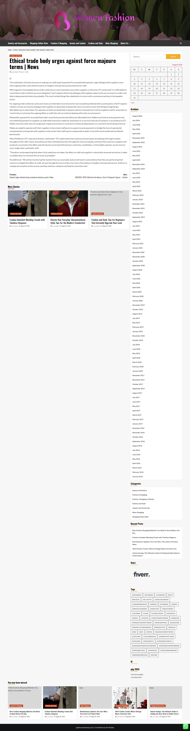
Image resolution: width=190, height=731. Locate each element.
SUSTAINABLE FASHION (164, 641)
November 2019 (138, 305)
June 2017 (136, 402)
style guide (136, 636)
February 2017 (137, 419)
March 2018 (137, 362)
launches (144, 618)
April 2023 (136, 239)
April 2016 (136, 463)
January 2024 (137, 200)
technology (152, 650)
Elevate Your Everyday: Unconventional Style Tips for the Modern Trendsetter (67, 221)
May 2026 (136, 129)
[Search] (180, 43)
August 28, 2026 (25, 226)
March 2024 (137, 191)
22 (171, 88)
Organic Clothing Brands (141, 627)
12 (149, 84)
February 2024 (137, 195)
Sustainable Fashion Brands (169, 646)
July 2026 (136, 120)
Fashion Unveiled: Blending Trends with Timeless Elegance (27, 221)
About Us (124, 43)
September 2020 (138, 265)
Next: (101, 176)
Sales (141, 632)
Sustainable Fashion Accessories (144, 646)
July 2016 (136, 450)
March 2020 (137, 292)
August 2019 (137, 314)
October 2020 (137, 261)
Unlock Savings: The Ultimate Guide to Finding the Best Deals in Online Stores (156, 554)
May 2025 (136, 156)
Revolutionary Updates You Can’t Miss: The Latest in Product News (155, 543)
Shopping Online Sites (39, 43)
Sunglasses (136, 641)
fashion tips (154, 609)
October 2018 (137, 340)
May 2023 (136, 235)
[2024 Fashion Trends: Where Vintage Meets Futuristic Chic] (130, 697)
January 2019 (137, 331)
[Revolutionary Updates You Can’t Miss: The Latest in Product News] (95, 697)
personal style (159, 627)
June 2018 (136, 349)
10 (134, 84)
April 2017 (136, 411)
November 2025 (138, 138)
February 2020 (137, 296)
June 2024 (136, 178)
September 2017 (138, 389)
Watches (154, 655)
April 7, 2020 (24, 72)
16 (178, 84)
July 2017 (136, 397)
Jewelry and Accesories (17, 43)
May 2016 (136, 459)
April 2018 (136, 358)
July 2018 (136, 345)
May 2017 (136, 406)
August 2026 (137, 116)
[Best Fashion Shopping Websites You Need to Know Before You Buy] (24, 697)
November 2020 (138, 257)
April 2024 (136, 186)
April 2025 (136, 160)
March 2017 (137, 415)
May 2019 (136, 323)
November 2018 (138, 336)
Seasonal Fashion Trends (164, 632)
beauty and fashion (78, 43)
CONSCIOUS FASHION (161, 599)
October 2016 (137, 437)
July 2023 (136, 226)
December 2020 (138, 252)
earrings (153, 604)
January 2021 (137, 248)
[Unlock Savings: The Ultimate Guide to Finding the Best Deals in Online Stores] (165, 697)
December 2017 (138, 375)
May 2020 (136, 283)
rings (134, 632)
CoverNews (98, 727)
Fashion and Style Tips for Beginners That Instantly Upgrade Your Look (108, 221)
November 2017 (138, 380)
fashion (174, 604)
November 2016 (138, 433)
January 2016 (137, 477)
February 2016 (137, 472)
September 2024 (138, 169)
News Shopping (112, 43)
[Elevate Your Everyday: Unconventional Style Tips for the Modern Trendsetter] (68, 203)
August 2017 (137, 393)
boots (170, 595)
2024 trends (148, 595)
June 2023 (136, 230)
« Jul (132, 103)
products (171, 627)
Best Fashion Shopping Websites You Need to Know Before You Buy (156, 531)
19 (149, 88)
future (145, 613)
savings (149, 632)
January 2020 (137, 301)
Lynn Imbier (14, 72)
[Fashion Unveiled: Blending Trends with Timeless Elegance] (27, 203)
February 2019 (137, 327)
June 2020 (136, 279)
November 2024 (138, 164)
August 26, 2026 (66, 226)
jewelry (135, 618)
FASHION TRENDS (167, 609)
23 (178, 88)
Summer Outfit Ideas (166, 636)
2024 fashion (136, 595)
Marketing (175, 618)
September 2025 (138, 142)
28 (164, 93)
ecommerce (164, 604)
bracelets (135, 599)
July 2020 (136, 274)
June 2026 (136, 125)
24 (134, 93)
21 (164, 88)
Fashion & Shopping (59, 43)
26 (149, 93)
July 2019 (136, 318)
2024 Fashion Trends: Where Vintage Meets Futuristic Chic (154, 549)
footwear (136, 613)
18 (142, 88)
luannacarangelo (137, 674)
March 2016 (137, 468)
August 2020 (137, 270)
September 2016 (138, 441)
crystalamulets (136, 677)
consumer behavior (139, 604)
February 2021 (137, 243)
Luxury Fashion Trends (159, 618)
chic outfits (147, 599)
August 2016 (137, 446)
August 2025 (137, 147)
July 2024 (136, 173)
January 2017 (137, 424)
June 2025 (136, 151)
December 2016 (138, 428)
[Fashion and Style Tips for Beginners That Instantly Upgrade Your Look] (109, 203)
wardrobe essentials (140, 655)
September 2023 (138, 217)
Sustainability (148, 641)
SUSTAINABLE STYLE (138, 650)
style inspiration (149, 636)
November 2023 (138, 208)
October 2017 (137, 384)
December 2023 (138, 204)
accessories (160, 595)
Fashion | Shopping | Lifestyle (143, 499)
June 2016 (136, 455)
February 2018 (137, 367)
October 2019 (137, 309)
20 (157, 88)
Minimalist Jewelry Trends (141, 622)
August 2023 (137, 221)
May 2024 (136, 182)
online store (174, 622)
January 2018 (137, 371)
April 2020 (136, 287)
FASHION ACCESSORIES (139, 609)
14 (164, 84)
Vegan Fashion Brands (168, 650)
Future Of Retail (157, 613)
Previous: (32, 176)
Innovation (171, 613)
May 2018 (136, 353)
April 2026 (136, 134)
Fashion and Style (95, 43)
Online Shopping (161, 622)
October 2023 (137, 213)
